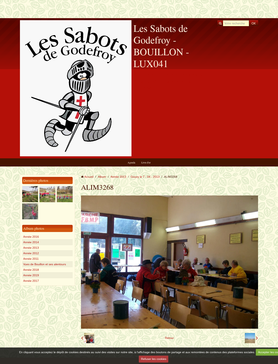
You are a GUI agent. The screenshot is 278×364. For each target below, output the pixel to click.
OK (254, 23)
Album (102, 176)
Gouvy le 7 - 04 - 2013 (145, 176)
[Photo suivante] (251, 338)
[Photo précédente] (87, 338)
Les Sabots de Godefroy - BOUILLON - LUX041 (161, 45)
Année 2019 (31, 275)
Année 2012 (31, 253)
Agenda (131, 162)
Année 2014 (31, 242)
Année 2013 (31, 247)
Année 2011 (31, 258)
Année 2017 (31, 280)
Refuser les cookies (153, 359)
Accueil (88, 176)
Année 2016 (31, 236)
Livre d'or (146, 162)
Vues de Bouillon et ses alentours (44, 264)
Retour (169, 338)
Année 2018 (31, 269)
